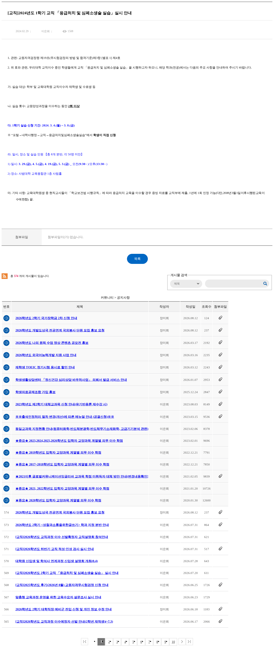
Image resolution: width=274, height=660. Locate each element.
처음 (84, 641)
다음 (182, 641)
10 (173, 642)
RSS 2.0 (5, 276)
